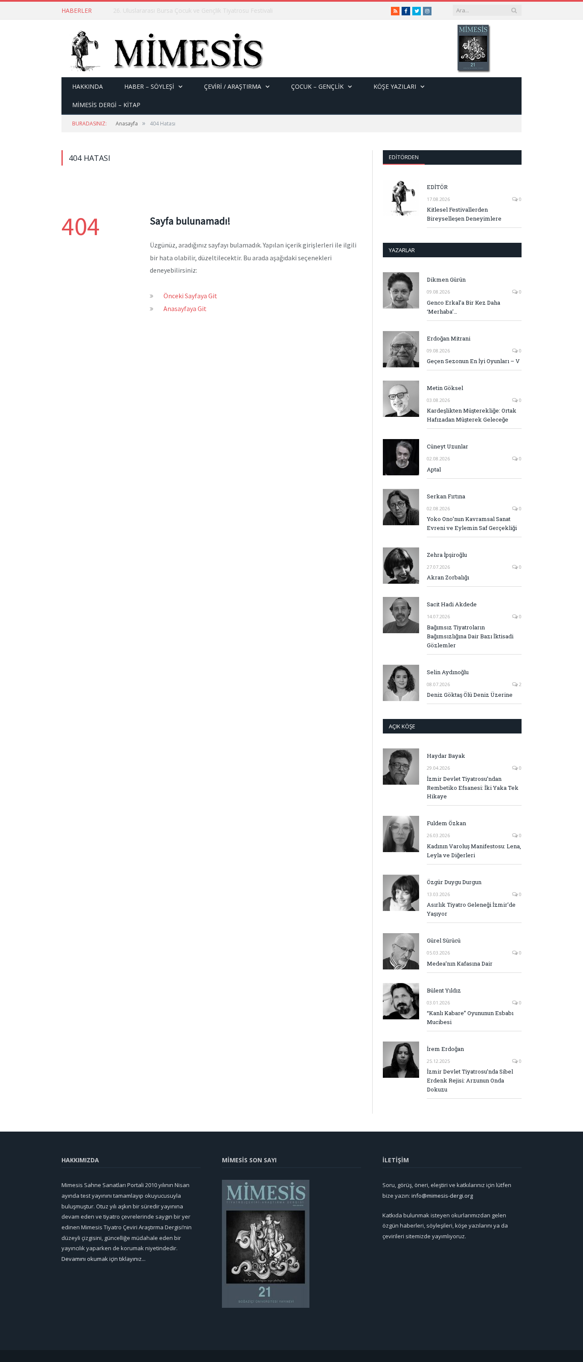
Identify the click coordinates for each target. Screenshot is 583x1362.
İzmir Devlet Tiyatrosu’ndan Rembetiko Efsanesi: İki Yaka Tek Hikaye (473, 787)
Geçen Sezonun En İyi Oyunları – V (473, 361)
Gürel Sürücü (444, 940)
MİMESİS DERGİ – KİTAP (106, 105)
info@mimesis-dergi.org (442, 1195)
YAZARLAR (402, 250)
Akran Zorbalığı (448, 577)
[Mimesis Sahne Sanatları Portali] (162, 48)
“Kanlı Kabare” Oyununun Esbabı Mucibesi (470, 1017)
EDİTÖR (437, 187)
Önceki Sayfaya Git (190, 295)
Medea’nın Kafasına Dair (460, 963)
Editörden (404, 157)
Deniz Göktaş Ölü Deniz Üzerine (470, 694)
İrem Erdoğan (445, 1049)
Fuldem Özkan (446, 823)
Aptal (434, 469)
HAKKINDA (87, 86)
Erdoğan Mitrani (448, 338)
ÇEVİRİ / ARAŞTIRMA (232, 86)
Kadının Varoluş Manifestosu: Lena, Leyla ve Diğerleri (474, 850)
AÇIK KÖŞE (402, 726)
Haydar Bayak (446, 756)
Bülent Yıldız (444, 990)
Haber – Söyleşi (149, 86)
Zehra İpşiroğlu (447, 555)
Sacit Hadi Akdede (452, 604)
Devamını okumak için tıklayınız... (103, 1259)
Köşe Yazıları (394, 86)
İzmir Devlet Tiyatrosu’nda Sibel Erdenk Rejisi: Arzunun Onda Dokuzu (470, 1080)
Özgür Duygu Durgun (454, 882)
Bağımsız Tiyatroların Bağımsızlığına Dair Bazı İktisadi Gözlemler (470, 636)
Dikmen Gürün (446, 279)
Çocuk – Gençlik (317, 86)
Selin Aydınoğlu (448, 672)
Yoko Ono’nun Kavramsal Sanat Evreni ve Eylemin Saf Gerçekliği (472, 523)
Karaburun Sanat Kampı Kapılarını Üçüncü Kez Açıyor (185, 11)
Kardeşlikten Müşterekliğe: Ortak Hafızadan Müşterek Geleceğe (471, 415)
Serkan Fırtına (446, 496)
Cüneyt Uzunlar (447, 446)
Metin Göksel (445, 388)
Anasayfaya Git (185, 308)
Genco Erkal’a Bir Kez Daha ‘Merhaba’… (463, 307)
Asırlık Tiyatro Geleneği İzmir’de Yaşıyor (471, 909)
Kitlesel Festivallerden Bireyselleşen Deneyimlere (464, 214)
